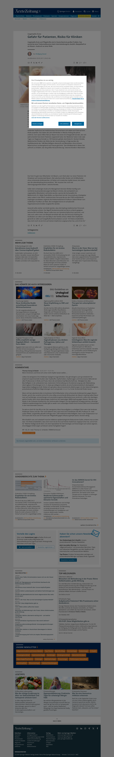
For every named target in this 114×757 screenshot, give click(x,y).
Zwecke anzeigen (37, 124)
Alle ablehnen (64, 124)
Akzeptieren (78, 124)
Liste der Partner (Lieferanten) (40, 117)
